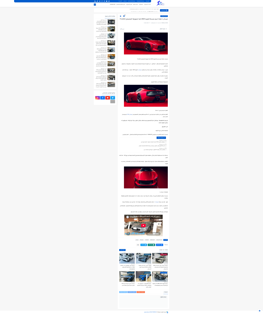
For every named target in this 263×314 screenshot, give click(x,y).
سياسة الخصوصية (140, 1)
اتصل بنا (120, 1)
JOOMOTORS (112, 4)
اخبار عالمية (152, 239)
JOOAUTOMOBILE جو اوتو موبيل (150, 312)
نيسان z (140, 70)
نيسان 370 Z (130, 114)
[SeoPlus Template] (167, 312)
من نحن (125, 1)
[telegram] (99, 1)
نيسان (137, 239)
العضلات (146, 239)
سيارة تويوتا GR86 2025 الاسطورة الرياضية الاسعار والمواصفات (145, 10)
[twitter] (109, 1)
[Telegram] (112, 101)
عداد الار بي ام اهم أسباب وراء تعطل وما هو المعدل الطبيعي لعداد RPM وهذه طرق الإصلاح (101, 23)
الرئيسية (147, 1)
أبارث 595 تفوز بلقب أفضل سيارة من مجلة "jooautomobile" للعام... (151, 145)
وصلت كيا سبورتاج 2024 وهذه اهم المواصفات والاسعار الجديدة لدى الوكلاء (101, 51)
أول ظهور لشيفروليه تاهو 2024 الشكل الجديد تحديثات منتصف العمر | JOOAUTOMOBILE (101, 78)
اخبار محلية (135, 4)
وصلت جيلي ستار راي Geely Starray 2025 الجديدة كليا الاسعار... (145, 267)
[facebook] (102, 1)
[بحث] (95, 4)
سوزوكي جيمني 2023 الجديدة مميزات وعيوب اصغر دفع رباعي (153, 142)
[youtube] (106, 1)
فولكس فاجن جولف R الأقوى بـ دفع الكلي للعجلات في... (154, 149)
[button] (159, 245)
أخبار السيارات (129, 4)
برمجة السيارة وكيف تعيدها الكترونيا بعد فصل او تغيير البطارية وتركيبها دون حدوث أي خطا (101, 44)
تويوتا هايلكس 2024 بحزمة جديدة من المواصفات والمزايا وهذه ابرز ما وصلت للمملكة (101, 30)
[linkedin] (95, 1)
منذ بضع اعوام (161, 140)
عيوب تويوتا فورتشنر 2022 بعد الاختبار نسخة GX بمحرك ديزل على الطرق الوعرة (101, 72)
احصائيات (141, 4)
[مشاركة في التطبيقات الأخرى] (138, 245)
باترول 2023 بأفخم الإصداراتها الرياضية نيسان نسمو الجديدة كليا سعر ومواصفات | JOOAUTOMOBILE (101, 37)
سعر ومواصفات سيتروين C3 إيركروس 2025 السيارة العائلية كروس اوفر (144, 285)
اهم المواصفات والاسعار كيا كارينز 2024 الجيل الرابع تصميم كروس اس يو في (101, 58)
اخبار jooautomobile (120, 4)
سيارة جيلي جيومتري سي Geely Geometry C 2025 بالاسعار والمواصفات (127, 267)
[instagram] (104, 1)
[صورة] (111, 21)
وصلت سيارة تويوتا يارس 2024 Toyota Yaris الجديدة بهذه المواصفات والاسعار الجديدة (101, 65)
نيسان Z (157, 202)
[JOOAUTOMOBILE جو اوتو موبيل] (160, 3)
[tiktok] (97, 1)
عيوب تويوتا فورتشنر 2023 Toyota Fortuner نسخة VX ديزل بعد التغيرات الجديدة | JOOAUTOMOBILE (101, 85)
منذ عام (165, 264)
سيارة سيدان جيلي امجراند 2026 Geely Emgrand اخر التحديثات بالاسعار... (160, 267)
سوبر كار (141, 239)
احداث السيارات (147, 4)
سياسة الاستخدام (131, 1)
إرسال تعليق (163, 297)
